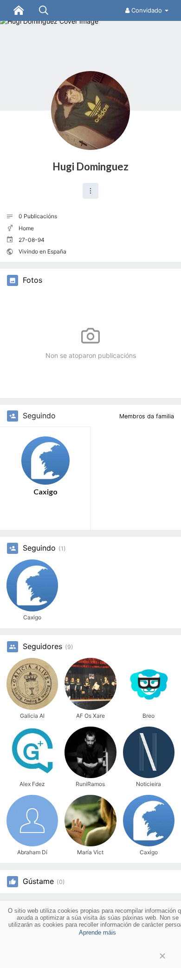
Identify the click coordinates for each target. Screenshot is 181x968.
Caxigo (45, 491)
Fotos (32, 280)
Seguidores (42, 647)
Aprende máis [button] (97, 932)
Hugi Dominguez (90, 166)
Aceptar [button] (90, 956)
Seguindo (39, 548)
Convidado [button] (146, 10)
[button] (90, 191)
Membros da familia (146, 416)
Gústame (38, 881)
